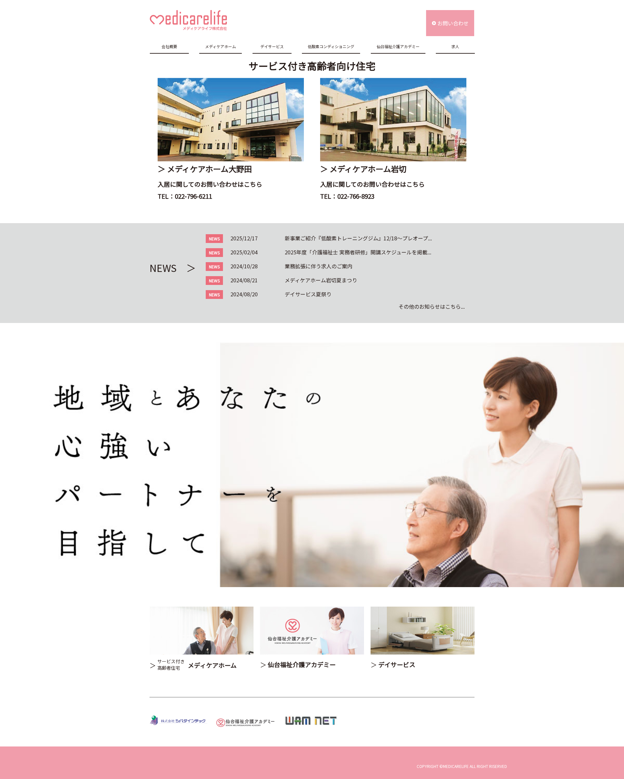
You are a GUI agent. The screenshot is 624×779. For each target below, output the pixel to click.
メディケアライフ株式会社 (188, 20)
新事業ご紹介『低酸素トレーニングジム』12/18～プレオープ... (358, 238)
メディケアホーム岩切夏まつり (321, 280)
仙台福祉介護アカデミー (398, 46)
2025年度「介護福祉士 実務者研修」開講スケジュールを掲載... (358, 252)
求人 (455, 46)
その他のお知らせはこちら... (431, 306)
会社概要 (169, 46)
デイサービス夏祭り (308, 294)
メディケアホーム (220, 46)
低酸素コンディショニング (331, 46)
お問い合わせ (453, 23)
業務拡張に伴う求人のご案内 (318, 266)
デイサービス (272, 46)
